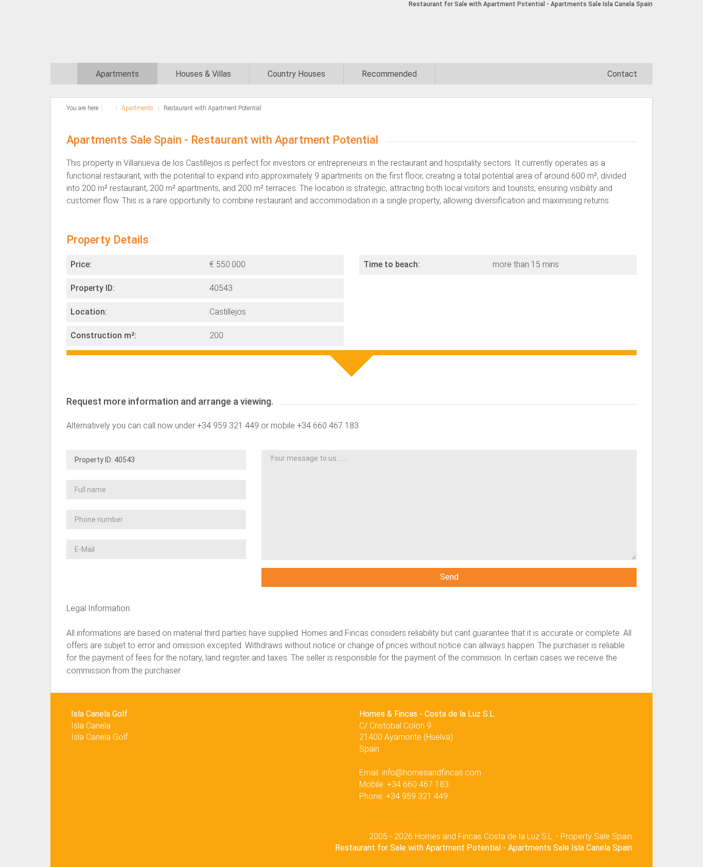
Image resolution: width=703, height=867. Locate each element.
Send (449, 577)
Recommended (389, 74)
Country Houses (296, 74)
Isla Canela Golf (99, 737)
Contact (622, 74)
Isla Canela (91, 726)
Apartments (117, 74)
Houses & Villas (203, 74)
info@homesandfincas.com (431, 772)
